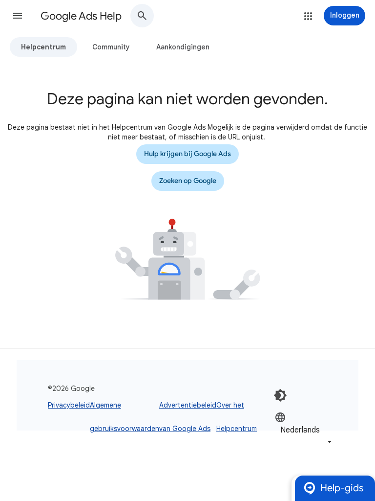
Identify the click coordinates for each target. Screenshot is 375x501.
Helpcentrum (43, 47)
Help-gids (341, 488)
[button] (17, 15)
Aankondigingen (182, 47)
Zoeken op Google (187, 181)
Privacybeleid (69, 405)
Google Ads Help (81, 16)
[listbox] (304, 429)
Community (111, 47)
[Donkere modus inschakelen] (280, 395)
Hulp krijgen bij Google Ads (187, 154)
